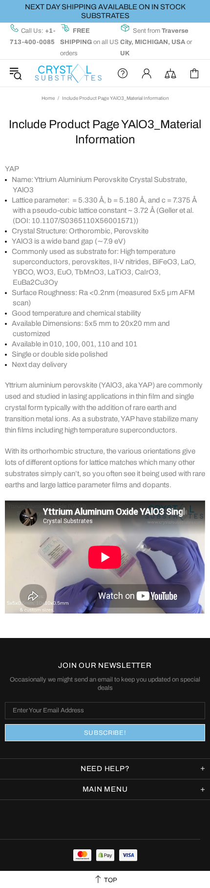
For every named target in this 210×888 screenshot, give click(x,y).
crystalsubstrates (68, 73)
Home (48, 98)
